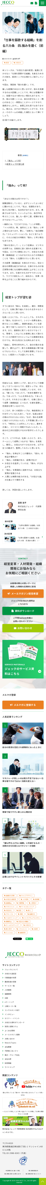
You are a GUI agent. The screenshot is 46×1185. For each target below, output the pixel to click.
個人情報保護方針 (33, 1170)
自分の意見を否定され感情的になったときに (22, 747)
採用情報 (8, 1063)
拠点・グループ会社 (12, 1055)
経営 (7, 63)
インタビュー (10, 1014)
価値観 (37, 899)
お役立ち (18, 63)
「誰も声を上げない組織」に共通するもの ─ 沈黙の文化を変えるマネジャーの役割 (22, 844)
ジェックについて (11, 969)
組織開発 (8, 994)
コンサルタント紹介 (12, 1010)
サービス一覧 (10, 986)
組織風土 (9, 903)
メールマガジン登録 (12, 1034)
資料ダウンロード (36, 3)
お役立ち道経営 (11, 899)
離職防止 (9, 921)
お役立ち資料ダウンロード (15, 1022)
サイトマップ (10, 1067)
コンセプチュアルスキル (32, 918)
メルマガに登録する (25, 705)
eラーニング (9, 1002)
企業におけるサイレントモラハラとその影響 (22, 876)
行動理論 (21, 903)
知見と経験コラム (11, 1026)
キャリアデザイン (27, 895)
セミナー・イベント (12, 1018)
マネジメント (10, 907)
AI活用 (36, 929)
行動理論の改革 (10, 977)
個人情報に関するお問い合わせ (12, 1174)
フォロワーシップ (11, 918)
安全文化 (9, 910)
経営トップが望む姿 (15, 164)
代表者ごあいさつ (11, 1051)
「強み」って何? (13, 160)
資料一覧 (23, 659)
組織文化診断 (10, 895)
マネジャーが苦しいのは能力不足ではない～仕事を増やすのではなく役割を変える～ (22, 779)
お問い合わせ (32, 3)
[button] (42, 3)
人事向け (33, 903)
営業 (21, 914)
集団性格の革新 (10, 982)
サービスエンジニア (27, 907)
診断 (6, 998)
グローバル (9, 914)
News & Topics (10, 1043)
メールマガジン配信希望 (24, 593)
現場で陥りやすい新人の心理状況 (17, 812)
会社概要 (8, 1047)
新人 (29, 910)
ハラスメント (22, 929)
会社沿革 (8, 1059)
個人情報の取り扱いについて (33, 1174)
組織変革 (22, 932)
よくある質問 (10, 1030)
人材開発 (8, 990)
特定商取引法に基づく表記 (13, 1170)
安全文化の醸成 (23, 921)
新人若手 (9, 929)
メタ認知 (25, 899)
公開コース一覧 (10, 1006)
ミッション (9, 932)
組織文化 (32, 914)
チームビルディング (12, 925)
